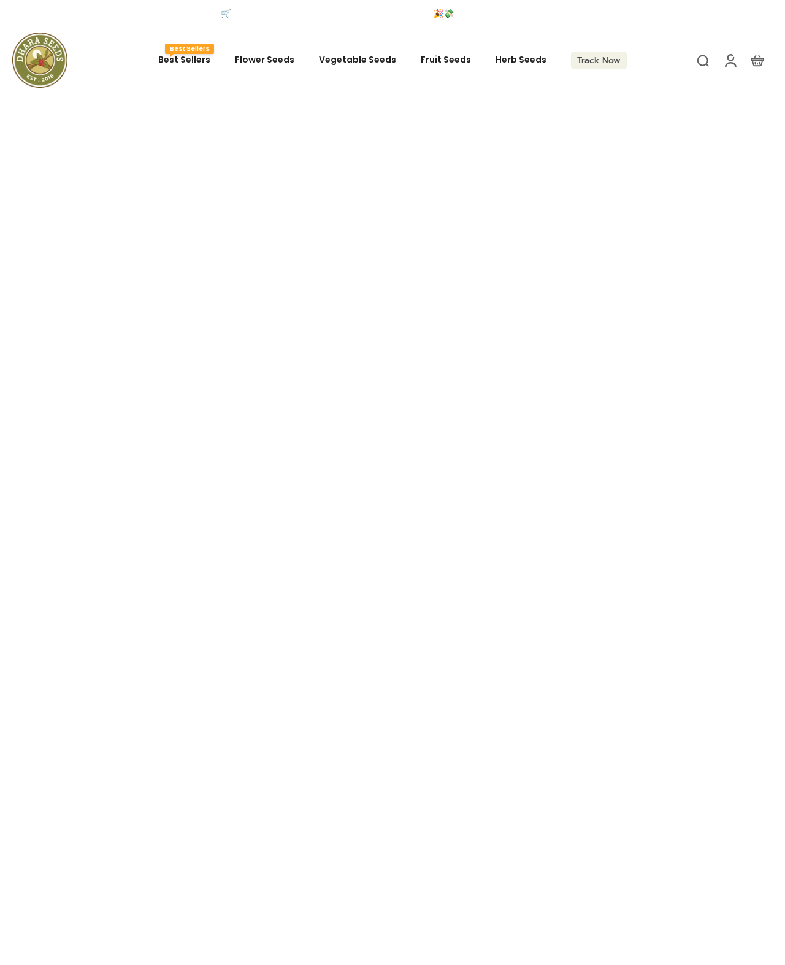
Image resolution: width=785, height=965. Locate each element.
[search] (702, 60)
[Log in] (729, 60)
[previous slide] (21, 14)
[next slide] (654, 14)
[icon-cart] (756, 60)
